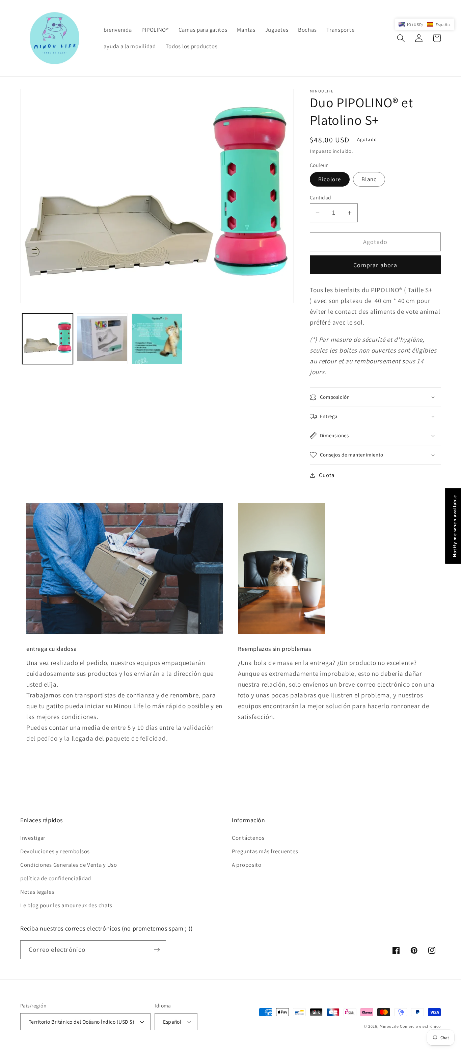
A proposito (247, 864)
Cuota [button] (326, 475)
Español (172, 1021)
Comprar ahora (375, 265)
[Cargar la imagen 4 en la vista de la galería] (157, 338)
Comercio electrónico (420, 1026)
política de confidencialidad (55, 878)
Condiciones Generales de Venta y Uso (68, 864)
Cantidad (320, 197)
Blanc (369, 179)
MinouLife (389, 1026)
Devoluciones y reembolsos (55, 851)
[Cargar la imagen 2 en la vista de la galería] (102, 338)
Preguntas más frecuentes (265, 851)
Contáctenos (248, 837)
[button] (401, 38)
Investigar (33, 837)
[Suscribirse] (157, 949)
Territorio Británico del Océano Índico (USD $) (81, 1021)
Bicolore (329, 179)
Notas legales (37, 891)
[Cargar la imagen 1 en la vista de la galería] (47, 338)
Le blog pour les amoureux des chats (66, 905)
